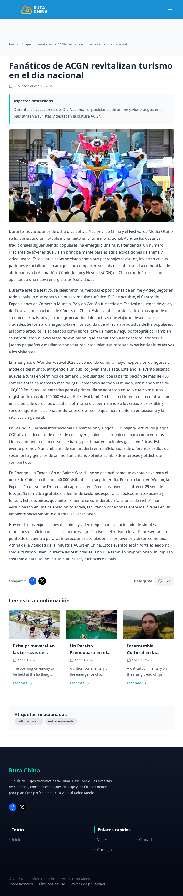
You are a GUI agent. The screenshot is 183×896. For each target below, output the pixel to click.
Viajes (27, 44)
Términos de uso (52, 884)
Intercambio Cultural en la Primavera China (145, 652)
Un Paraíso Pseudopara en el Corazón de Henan (89, 652)
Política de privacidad (88, 884)
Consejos (105, 849)
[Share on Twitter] (42, 581)
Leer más (20, 683)
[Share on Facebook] (32, 581)
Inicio (13, 44)
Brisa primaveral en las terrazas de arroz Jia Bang (34, 652)
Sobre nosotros (21, 884)
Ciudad (145, 839)
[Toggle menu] (169, 9)
